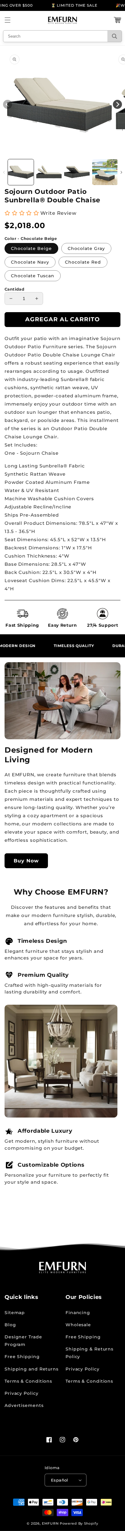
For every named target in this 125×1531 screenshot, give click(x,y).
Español (59, 1480)
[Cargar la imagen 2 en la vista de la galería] (49, 172)
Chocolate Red (83, 262)
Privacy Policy (22, 1393)
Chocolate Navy (30, 262)
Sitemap (15, 1312)
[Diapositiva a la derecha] (121, 172)
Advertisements (24, 1405)
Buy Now (26, 861)
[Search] (114, 36)
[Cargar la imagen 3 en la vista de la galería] (77, 172)
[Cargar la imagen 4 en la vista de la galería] (105, 172)
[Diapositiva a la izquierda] (4, 172)
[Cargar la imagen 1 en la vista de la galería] (21, 172)
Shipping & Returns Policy (89, 1352)
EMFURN (50, 1523)
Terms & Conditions (28, 1381)
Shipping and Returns (32, 1369)
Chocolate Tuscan (32, 275)
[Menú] (7, 20)
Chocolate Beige (31, 248)
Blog (10, 1324)
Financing (78, 1312)
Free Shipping (22, 1356)
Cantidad (14, 289)
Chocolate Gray (86, 248)
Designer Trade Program (23, 1340)
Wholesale (78, 1324)
